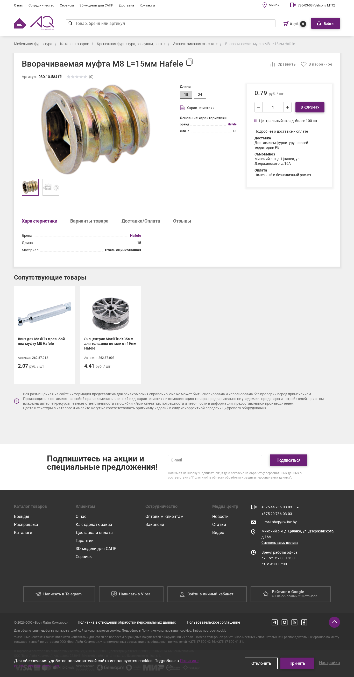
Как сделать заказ (94, 524)
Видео (218, 532)
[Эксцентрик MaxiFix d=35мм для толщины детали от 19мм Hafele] (110, 335)
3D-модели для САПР (96, 5)
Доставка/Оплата (141, 221)
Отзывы (182, 221)
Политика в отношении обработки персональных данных (127, 622)
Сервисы (67, 5)
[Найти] (70, 23)
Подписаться (289, 460)
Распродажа (26, 524)
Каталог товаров (74, 44)
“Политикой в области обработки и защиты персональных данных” (241, 477)
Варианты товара (89, 221)
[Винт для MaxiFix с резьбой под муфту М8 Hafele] (44, 335)
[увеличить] (287, 107)
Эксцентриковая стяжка (193, 44)
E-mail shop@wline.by (279, 522)
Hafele (232, 124)
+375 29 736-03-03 (276, 514)
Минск (274, 5)
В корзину (310, 107)
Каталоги (23, 532)
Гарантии (85, 540)
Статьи (219, 524)
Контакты (147, 5)
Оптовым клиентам (164, 516)
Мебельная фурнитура (33, 44)
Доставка (126, 5)
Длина (185, 86)
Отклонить (261, 663)
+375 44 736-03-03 (276, 507)
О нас (18, 5)
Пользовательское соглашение (213, 622)
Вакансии (154, 524)
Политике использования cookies (166, 630)
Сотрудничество (41, 5)
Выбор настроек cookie (209, 630)
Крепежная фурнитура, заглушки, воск (129, 44)
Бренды (21, 516)
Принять (297, 663)
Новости (220, 516)
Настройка (329, 662)
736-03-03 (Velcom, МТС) (316, 5)
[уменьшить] (259, 107)
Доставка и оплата (94, 532)
